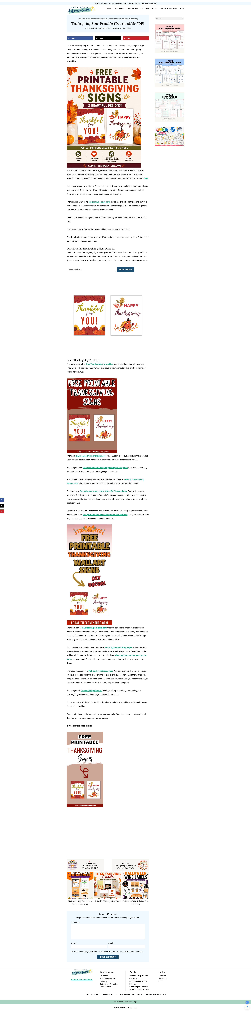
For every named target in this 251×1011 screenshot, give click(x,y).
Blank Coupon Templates (138, 987)
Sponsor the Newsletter (82, 979)
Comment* (75, 922)
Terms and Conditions (155, 994)
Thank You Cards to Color (139, 989)
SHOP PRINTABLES (149, 3)
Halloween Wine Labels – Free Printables (135, 903)
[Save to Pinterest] (2, 511)
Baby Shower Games (108, 978)
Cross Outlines (105, 987)
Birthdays (103, 981)
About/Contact (92, 994)
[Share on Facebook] (2, 500)
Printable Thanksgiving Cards (107, 901)
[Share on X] (2, 506)
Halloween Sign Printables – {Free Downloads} (80, 903)
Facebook (162, 978)
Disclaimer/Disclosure (131, 994)
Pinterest (162, 976)
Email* (111, 943)
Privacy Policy (110, 994)
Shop (161, 981)
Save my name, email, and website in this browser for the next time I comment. (108, 952)
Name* (74, 943)
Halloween (104, 976)
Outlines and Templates (108, 984)
